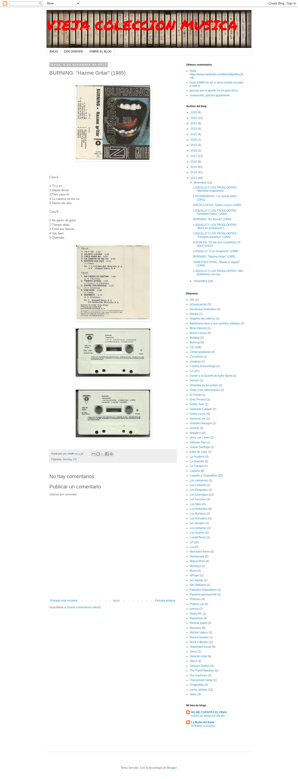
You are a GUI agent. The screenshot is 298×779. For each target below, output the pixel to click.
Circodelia (196, 356)
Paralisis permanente (203, 594)
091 (192, 299)
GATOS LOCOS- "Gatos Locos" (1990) (217, 205)
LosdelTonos (198, 537)
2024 (194, 123)
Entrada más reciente (64, 600)
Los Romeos (198, 513)
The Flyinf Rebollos (202, 670)
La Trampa (196, 466)
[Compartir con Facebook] (107, 454)
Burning (67, 459)
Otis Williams (198, 585)
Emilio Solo (197, 404)
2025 (194, 118)
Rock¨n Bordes (199, 642)
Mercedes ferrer (200, 551)
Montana (195, 566)
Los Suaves (197, 532)
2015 (194, 167)
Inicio (116, 600)
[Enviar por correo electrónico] (93, 454)
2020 (194, 139)
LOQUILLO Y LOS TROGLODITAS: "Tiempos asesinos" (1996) (215, 235)
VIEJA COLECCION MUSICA (142, 25)
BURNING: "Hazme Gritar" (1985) (214, 256)
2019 (194, 145)
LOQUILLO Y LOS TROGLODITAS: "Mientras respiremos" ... (215, 189)
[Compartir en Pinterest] (111, 454)
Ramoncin (196, 618)
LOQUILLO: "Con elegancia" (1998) (215, 251)
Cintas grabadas (200, 352)
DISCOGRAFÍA (73, 51)
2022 (194, 134)
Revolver (195, 627)
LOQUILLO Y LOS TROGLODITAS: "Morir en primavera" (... (215, 226)
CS (75, 459)
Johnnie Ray (198, 442)
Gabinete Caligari (201, 409)
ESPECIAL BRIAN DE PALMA (208, 715)
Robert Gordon (199, 637)
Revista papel (198, 623)
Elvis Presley (198, 399)
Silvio (193, 651)
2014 (194, 172)
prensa (194, 608)
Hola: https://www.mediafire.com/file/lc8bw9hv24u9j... (216, 74)
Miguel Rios (197, 561)
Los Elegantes (199, 489)
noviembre (201, 281)
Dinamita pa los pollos (204, 385)
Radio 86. (196, 613)
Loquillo (195, 471)
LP (191, 542)
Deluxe (194, 380)
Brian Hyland (198, 328)
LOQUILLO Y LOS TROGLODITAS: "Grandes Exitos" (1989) (215, 212)
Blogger (172, 767)
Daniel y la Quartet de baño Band (211, 375)
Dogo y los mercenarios (205, 390)
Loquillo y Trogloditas (203, 475)
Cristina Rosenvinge (203, 366)
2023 (194, 128)
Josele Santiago (200, 447)
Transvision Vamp (201, 680)
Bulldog (195, 337)
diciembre (200, 182)
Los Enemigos (199, 494)
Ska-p (193, 661)
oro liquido (196, 580)
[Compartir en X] (102, 454)
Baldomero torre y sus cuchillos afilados (215, 323)
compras (195, 361)
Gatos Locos (198, 413)
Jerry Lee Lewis (200, 437)
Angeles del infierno (202, 318)
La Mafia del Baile (202, 722)
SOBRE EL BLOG (100, 51)
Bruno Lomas (198, 333)
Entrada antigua (165, 600)
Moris (193, 570)
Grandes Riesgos (201, 423)
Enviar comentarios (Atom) (84, 607)
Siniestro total (198, 656)
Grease (194, 428)
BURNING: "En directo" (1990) (212, 219)
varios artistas (198, 689)
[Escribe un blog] (98, 454)
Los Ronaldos (198, 518)
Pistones (195, 599)
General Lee (198, 418)
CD (192, 347)
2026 (194, 112)
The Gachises (198, 675)
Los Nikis (195, 504)
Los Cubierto (198, 485)
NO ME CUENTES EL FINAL (209, 712)
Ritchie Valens (199, 632)
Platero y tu (197, 604)
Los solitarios (198, 528)
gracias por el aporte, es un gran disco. (214, 90)
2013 (194, 178)
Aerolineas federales (203, 309)
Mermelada (197, 556)
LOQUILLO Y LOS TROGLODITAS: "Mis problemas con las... (218, 272)
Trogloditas (197, 684)
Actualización (198, 304)
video (193, 694)
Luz (192, 547)
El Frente (195, 394)
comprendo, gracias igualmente (210, 95)
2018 (194, 150)
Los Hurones (198, 499)
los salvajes (197, 523)
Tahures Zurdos (200, 666)
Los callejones (199, 480)
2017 (194, 156)
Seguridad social (200, 646)
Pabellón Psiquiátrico (203, 589)
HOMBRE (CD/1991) (203, 725)
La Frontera (197, 456)
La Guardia (197, 461)
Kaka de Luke (198, 451)
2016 (194, 161)
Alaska (194, 314)
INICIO (54, 51)
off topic (195, 575)
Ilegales (195, 433)
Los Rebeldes (198, 509)
